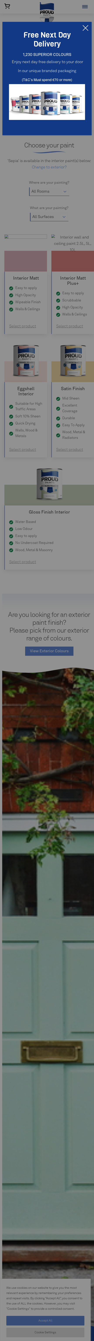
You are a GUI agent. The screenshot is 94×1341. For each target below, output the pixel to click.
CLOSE (85, 28)
